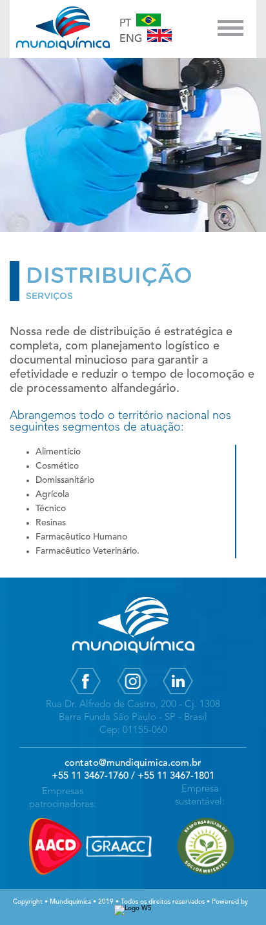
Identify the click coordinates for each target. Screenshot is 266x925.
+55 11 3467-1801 (176, 776)
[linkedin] (177, 693)
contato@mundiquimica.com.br (133, 763)
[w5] (133, 909)
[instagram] (131, 693)
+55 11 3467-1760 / (93, 776)
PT (127, 24)
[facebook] (85, 693)
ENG (133, 39)
